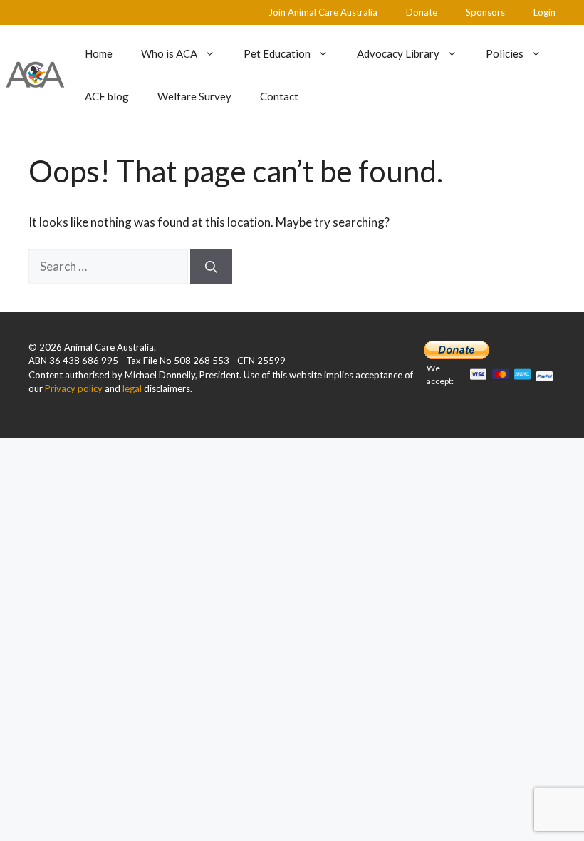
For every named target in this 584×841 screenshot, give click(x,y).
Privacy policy (74, 388)
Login (544, 12)
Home (99, 53)
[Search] (211, 266)
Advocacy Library (398, 53)
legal (133, 388)
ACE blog (107, 96)
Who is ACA (169, 53)
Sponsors (485, 12)
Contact (279, 96)
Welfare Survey (194, 96)
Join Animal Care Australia (322, 12)
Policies (504, 53)
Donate (421, 12)
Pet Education (277, 53)
